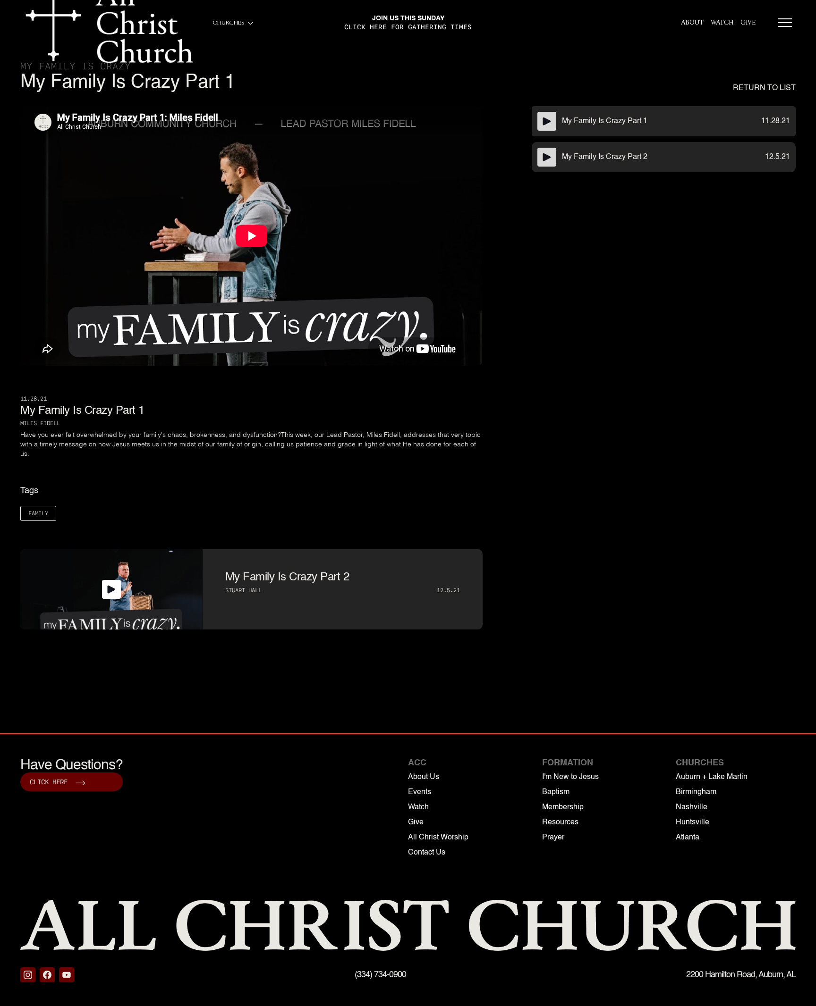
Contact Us (426, 852)
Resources (560, 822)
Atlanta (687, 837)
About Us (423, 777)
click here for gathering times (408, 27)
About (692, 22)
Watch (722, 22)
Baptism (556, 792)
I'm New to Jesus (570, 777)
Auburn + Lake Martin (712, 777)
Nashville (691, 807)
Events (419, 792)
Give (416, 822)
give (748, 22)
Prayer (553, 837)
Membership (563, 807)
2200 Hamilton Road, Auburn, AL (741, 975)
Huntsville (692, 822)
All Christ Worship (438, 837)
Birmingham (696, 792)
